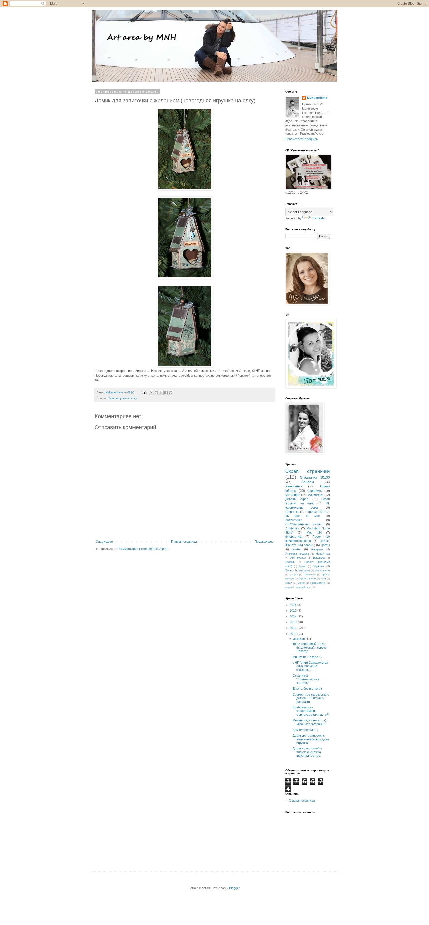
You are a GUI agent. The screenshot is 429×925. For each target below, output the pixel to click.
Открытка (292, 512)
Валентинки (293, 520)
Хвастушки (293, 486)
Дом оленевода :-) (305, 730)
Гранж (289, 570)
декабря (299, 639)
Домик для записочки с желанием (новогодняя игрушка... (311, 739)
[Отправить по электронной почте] (151, 392)
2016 (293, 605)
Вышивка (319, 557)
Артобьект (304, 570)
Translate (318, 218)
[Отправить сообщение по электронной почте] (143, 392)
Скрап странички (307, 471)
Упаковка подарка (297, 553)
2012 (293, 628)
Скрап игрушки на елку (122, 398)
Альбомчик (315, 495)
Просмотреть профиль (301, 139)
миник (301, 582)
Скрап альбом (307, 578)
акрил (288, 582)
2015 (293, 610)
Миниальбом (322, 570)
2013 (293, 622)
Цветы (325, 545)
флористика (293, 536)
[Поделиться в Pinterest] (170, 392)
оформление (318, 582)
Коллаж (289, 561)
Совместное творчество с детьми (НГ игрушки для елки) (311, 698)
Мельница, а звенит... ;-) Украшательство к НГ (309, 722)
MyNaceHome (317, 98)
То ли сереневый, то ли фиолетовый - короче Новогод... (310, 647)
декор (302, 566)
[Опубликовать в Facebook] (165, 392)
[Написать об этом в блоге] (156, 392)
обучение (319, 566)
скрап (288, 587)
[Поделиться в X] (161, 392)
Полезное (310, 574)
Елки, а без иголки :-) (307, 688)
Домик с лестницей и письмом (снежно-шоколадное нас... (307, 752)
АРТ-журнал (298, 557)
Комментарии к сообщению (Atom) (143, 549)
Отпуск (294, 574)
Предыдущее (264, 541)
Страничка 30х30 (315, 477)
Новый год (323, 553)
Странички (314, 491)
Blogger (234, 888)
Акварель (317, 549)
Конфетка (292, 528)
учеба (296, 549)
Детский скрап (296, 499)
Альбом (307, 482)
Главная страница (184, 541)
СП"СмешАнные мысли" (303, 524)
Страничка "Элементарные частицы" (306, 679)
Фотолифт (292, 495)
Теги (323, 578)
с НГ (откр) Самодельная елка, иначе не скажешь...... (310, 666)
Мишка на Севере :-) (307, 657)
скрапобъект (303, 587)
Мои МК (314, 532)
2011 (293, 634)
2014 (293, 616)
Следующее (104, 541)
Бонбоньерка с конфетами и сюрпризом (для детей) (311, 711)
